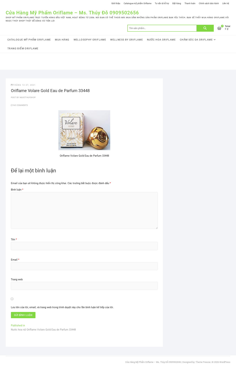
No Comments (20, 105)
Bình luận (17, 189)
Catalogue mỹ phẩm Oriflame (137, 3)
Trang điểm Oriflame (23, 48)
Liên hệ (225, 3)
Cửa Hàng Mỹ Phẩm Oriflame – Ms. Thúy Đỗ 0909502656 (72, 13)
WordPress (224, 362)
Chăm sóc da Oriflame (196, 39)
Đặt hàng (176, 3)
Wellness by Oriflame (126, 39)
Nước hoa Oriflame (161, 39)
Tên (14, 239)
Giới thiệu (115, 3)
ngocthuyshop (27, 97)
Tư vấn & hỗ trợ (162, 3)
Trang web (17, 279)
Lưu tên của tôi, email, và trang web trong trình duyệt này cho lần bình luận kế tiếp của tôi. (62, 307)
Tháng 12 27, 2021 (24, 85)
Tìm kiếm (205, 28)
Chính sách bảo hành (209, 3)
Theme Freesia (203, 362)
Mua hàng (62, 39)
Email (15, 259)
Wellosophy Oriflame (90, 39)
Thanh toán (190, 3)
